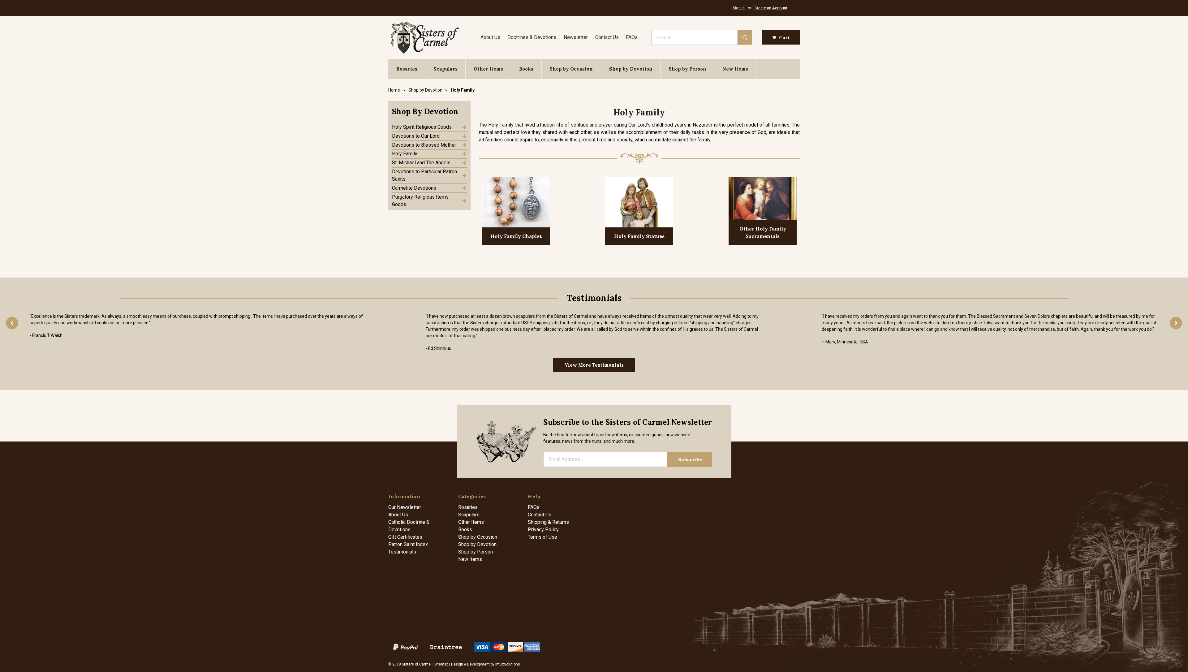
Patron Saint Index (408, 544)
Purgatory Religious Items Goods (420, 200)
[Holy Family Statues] (639, 203)
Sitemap (441, 664)
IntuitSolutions (507, 664)
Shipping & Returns (548, 522)
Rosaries (406, 69)
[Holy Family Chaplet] (516, 203)
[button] (429, 112)
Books (526, 69)
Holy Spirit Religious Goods (422, 127)
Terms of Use (542, 537)
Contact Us (607, 37)
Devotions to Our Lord (416, 136)
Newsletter (576, 37)
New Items (735, 69)
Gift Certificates (405, 537)
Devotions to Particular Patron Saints (424, 175)
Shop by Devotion (630, 69)
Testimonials (402, 552)
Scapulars (445, 69)
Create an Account (771, 8)
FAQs (632, 37)
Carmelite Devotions (414, 188)
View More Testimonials (594, 365)
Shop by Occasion (571, 69)
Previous (12, 323)
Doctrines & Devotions (531, 37)
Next (1176, 323)
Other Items (488, 69)
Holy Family (404, 154)
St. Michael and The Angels (421, 163)
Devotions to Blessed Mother (424, 145)
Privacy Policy (543, 529)
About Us (490, 37)
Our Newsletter (404, 507)
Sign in (739, 8)
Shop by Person (687, 69)
